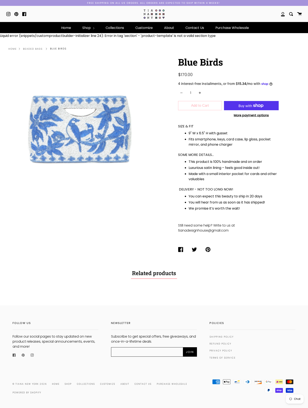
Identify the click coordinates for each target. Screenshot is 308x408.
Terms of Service (223, 357)
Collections (115, 27)
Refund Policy (220, 343)
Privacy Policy (221, 350)
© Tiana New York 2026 (30, 384)
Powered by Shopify (27, 392)
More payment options (251, 115)
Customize (144, 27)
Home (66, 27)
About (169, 27)
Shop (87, 27)
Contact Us (194, 27)
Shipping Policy (222, 336)
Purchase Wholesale (232, 27)
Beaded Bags (33, 49)
